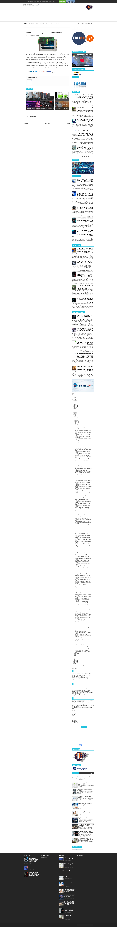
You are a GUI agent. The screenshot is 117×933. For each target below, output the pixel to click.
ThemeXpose (36, 924)
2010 (76, 659)
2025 (76, 401)
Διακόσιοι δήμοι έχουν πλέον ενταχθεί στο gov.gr (80, 677)
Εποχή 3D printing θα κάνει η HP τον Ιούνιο (82, 472)
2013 (76, 655)
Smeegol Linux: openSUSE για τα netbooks (69, 877)
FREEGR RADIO (31, 23)
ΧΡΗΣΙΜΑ (42, 23)
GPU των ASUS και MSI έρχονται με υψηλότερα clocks (68, 864)
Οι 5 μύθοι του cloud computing (80, 631)
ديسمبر (77, 415)
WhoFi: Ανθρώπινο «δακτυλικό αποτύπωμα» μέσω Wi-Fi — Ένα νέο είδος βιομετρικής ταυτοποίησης (82, 689)
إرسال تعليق (29, 118)
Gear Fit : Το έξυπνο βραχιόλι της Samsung (82, 613)
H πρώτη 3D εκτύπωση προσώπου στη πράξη (83, 521)
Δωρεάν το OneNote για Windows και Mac (82, 508)
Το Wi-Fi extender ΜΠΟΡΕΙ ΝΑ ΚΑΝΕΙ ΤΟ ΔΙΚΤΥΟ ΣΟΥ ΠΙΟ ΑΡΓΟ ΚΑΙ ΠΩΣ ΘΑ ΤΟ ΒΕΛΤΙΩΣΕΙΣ (85, 300)
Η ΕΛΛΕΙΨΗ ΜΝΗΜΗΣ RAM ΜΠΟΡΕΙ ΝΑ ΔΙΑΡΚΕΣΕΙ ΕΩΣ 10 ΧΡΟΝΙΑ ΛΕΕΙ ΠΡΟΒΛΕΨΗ (85, 287)
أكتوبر (77, 417)
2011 (76, 658)
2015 (76, 413)
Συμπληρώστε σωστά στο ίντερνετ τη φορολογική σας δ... (81, 474)
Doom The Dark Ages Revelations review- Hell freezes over (82, 702)
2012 (76, 656)
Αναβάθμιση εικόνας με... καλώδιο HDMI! (82, 560)
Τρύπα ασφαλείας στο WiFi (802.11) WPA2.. (82, 460)
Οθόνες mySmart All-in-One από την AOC (82, 507)
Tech (51, 23)
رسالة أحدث (26, 123)
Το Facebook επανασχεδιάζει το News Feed (82, 581)
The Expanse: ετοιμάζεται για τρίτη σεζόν (69, 896)
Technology (74, 713)
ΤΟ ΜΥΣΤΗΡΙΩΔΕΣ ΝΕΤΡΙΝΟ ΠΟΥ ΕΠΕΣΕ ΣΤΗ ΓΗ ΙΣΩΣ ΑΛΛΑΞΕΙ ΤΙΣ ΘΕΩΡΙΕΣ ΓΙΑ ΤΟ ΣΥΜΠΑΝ (85, 368)
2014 (76, 414)
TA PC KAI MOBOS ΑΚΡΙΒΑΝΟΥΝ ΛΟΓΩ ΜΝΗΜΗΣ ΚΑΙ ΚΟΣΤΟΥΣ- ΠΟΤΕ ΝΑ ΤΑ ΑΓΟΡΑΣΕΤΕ (85, 274)
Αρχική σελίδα (74, 668)
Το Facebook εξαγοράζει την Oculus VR (82, 455)
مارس (77, 425)
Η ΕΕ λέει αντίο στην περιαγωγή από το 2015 (83, 492)
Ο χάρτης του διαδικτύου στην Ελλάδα (81, 532)
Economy (73, 714)
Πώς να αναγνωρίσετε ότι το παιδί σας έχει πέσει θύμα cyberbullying (69, 890)
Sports (73, 715)
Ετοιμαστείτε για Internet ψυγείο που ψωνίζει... (69, 871)
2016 (76, 412)
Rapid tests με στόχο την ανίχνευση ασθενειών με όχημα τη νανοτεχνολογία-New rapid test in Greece (69, 883)
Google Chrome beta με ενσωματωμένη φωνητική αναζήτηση (82, 612)
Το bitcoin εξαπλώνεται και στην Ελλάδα (82, 524)
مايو (76, 423)
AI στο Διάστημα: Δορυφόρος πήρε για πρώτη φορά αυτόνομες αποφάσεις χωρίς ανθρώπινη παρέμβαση (81, 691)
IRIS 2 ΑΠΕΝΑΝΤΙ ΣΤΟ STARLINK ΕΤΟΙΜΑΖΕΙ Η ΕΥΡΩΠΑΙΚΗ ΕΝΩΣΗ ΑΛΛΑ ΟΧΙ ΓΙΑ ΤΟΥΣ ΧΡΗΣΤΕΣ (85, 317)
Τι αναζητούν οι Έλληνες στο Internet (81, 601)
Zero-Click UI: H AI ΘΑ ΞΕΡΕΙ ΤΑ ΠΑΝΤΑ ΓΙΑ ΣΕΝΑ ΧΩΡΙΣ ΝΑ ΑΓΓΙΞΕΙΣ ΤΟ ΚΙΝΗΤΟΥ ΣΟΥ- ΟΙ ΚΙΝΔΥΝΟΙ (85, 208)
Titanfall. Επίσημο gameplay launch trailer (82, 598)
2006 (75, 663)
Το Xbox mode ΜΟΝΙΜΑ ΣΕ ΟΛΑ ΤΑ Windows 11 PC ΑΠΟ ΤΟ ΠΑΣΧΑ (85, 120)
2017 (76, 411)
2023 (76, 404)
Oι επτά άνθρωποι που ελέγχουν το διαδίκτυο (83, 614)
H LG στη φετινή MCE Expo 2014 (81, 470)
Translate (80, 850)
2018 (76, 409)
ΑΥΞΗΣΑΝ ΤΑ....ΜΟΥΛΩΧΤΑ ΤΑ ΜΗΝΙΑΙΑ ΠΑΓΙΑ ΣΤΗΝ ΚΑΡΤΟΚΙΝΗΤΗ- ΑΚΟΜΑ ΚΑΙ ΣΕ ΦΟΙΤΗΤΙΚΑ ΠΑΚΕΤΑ (34, 874)
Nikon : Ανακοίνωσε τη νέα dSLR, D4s (81, 650)
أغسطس (77, 420)
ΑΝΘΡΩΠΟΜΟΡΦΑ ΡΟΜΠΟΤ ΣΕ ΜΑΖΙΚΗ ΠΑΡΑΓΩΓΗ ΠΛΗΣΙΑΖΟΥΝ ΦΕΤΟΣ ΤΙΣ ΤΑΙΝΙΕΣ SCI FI (85, 330)
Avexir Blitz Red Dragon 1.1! (80, 619)
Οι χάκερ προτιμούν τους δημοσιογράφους (82, 427)
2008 (76, 661)
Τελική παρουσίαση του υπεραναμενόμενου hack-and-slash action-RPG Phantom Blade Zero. (82, 701)
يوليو (76, 421)
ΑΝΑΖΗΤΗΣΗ (56, 23)
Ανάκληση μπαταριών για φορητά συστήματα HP (69, 858)
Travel (73, 718)
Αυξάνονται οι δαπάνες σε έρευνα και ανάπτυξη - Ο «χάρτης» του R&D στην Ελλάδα (81, 676)
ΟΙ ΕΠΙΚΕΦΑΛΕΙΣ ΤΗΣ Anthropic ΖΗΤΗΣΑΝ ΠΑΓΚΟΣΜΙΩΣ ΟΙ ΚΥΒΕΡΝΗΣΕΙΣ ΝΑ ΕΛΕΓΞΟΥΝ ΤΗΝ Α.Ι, (85, 233)
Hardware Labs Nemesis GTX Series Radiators (83, 471)
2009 (76, 660)
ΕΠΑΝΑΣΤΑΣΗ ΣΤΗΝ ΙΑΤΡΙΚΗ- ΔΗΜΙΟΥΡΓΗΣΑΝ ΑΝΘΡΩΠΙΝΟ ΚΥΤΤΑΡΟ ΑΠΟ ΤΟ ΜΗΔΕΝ (85, 342)
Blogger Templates (27, 924)
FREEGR (37, 23)
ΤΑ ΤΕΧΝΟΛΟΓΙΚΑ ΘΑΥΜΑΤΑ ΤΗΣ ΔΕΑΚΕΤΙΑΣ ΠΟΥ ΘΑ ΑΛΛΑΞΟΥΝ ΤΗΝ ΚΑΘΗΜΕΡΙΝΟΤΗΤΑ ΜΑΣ (69, 917)
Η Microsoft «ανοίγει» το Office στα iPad (82, 440)
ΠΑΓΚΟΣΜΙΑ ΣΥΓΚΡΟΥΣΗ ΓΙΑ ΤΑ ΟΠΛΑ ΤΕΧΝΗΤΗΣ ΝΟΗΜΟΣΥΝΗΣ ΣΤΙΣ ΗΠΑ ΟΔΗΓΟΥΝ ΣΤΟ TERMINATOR (85, 355)
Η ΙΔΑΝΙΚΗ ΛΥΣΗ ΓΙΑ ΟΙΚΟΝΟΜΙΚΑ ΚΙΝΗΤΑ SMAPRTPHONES (38, 1)
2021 (76, 406)
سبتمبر (77, 419)
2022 (76, 405)
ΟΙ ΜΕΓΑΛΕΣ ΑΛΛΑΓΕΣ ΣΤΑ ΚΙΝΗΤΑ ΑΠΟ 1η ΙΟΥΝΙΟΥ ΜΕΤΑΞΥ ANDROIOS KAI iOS (69, 909)
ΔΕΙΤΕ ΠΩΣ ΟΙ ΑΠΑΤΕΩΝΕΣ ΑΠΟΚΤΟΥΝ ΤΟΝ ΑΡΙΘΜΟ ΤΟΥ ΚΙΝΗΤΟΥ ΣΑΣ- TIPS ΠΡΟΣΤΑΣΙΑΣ (69, 903)
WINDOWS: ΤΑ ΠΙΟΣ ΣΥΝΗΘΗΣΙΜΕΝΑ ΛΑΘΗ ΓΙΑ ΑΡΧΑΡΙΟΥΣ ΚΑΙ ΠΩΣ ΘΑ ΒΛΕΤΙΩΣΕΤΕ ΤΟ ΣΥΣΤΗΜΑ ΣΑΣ (85, 194)
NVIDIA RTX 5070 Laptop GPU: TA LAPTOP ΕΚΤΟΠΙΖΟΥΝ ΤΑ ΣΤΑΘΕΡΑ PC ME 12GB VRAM (85, 109)
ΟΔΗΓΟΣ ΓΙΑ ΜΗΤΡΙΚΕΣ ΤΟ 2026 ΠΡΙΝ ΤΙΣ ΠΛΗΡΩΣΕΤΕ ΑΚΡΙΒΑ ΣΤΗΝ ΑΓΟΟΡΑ (85, 263)
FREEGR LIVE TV (75, 720)
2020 (76, 407)
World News (74, 711)
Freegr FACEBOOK (75, 722)
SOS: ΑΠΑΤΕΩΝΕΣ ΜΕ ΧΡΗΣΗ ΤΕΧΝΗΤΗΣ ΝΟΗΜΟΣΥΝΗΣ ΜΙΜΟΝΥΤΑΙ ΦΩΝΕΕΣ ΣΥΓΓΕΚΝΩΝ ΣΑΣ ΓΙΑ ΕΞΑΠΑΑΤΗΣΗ (34, 859)
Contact (73, 396)
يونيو (76, 422)
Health (73, 716)
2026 (76, 400)
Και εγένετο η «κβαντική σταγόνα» (81, 634)
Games (47, 23)
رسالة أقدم (68, 123)
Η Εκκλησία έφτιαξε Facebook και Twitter (82, 477)
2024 (76, 403)
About (73, 394)
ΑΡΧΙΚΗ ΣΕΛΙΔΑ (75, 724)
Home (73, 393)
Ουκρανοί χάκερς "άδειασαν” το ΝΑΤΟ (81, 518)
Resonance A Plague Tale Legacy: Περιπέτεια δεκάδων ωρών (83, 704)
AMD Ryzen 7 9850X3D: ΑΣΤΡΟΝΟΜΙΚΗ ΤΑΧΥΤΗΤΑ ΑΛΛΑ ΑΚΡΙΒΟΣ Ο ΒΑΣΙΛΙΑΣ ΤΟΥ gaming (85, 147)
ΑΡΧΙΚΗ (25, 23)
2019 (76, 408)
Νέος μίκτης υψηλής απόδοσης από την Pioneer (83, 448)
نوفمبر (77, 416)
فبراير (77, 653)
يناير (76, 654)
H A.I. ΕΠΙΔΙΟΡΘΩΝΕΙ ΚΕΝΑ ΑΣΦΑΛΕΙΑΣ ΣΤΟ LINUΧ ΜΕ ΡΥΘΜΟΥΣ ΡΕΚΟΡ (85, 220)
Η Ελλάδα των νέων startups (80, 475)
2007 (76, 662)
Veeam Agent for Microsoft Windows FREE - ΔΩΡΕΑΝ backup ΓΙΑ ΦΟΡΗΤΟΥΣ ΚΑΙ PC (85, 181)
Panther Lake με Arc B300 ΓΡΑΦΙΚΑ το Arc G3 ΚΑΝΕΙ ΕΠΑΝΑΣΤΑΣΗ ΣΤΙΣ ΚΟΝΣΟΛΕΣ (85, 96)
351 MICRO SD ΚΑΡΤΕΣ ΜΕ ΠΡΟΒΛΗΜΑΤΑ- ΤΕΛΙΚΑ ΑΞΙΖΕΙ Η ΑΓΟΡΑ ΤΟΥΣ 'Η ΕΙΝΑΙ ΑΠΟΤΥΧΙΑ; (85, 250)
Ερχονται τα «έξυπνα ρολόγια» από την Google (83, 493)
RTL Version (74, 397)
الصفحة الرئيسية (47, 123)
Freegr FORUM (74, 721)
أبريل (77, 424)
